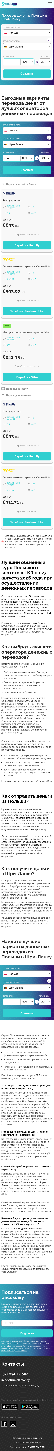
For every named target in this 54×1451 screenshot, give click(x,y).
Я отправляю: (8, 56)
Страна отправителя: (11, 27)
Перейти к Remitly (27, 245)
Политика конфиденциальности (27, 1438)
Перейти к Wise (27, 377)
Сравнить (27, 73)
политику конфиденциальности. (14, 1351)
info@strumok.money (15, 1380)
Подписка (27, 1333)
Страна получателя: (11, 41)
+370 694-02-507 (14, 1374)
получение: (44, 56)
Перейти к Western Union (27, 311)
